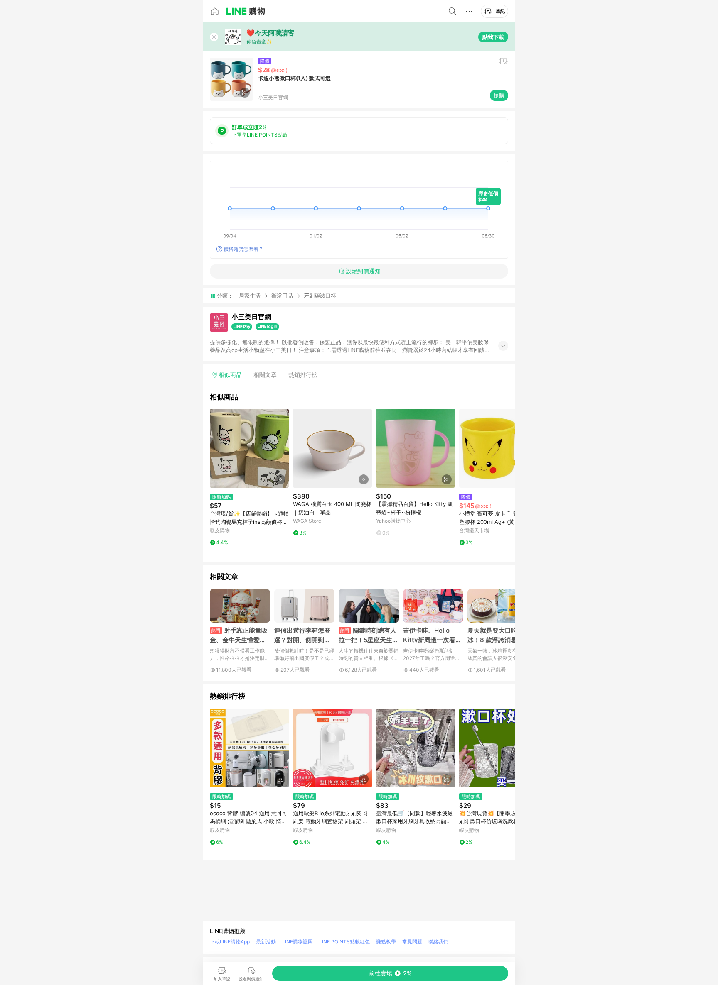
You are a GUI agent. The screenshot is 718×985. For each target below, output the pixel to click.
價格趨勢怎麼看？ (243, 249)
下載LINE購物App (230, 942)
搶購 (499, 95)
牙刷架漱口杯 (320, 296)
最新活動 (266, 942)
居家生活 (250, 295)
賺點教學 (386, 942)
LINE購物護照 (297, 942)
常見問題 (412, 942)
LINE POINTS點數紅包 (344, 942)
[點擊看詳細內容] (249, 448)
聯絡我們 (438, 942)
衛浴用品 (282, 295)
